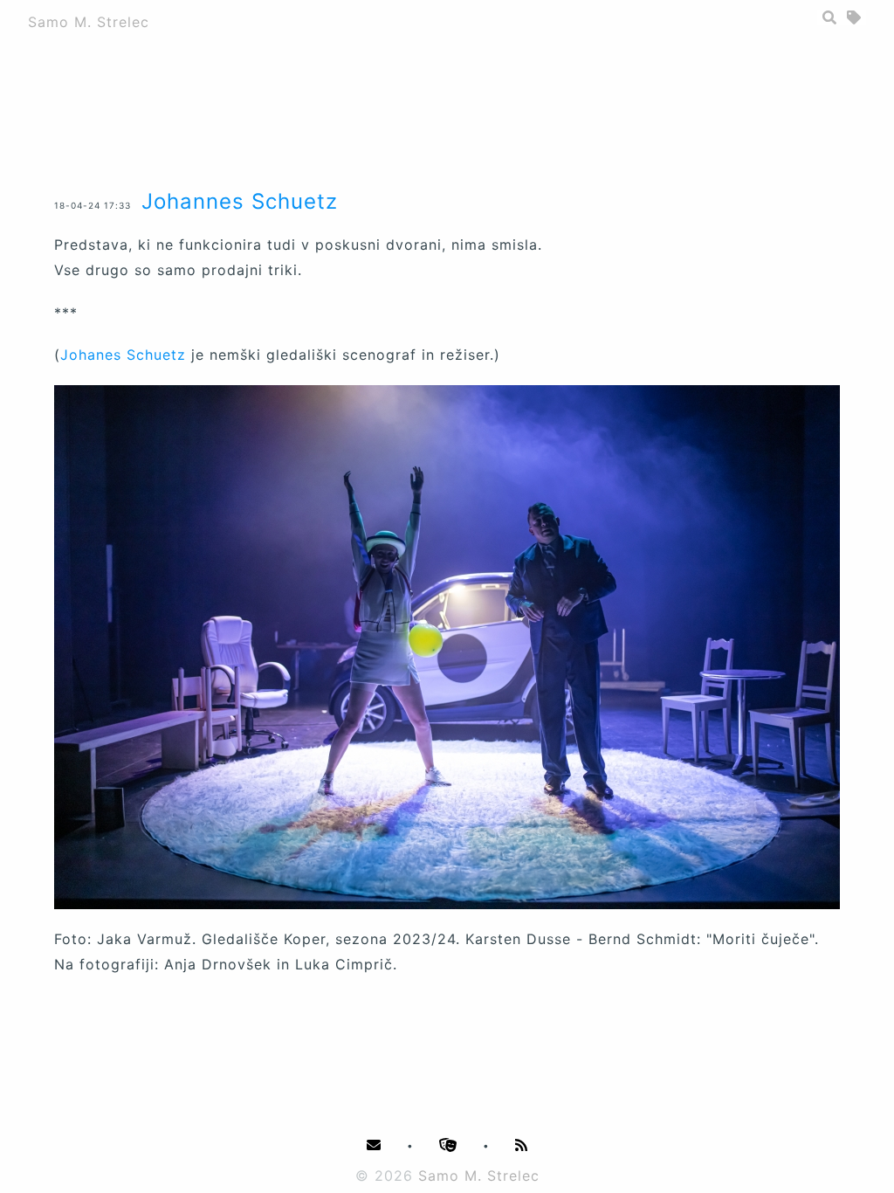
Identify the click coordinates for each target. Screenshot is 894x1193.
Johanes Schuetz (123, 354)
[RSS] (522, 1145)
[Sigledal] (448, 1145)
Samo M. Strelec (88, 22)
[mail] (374, 1145)
